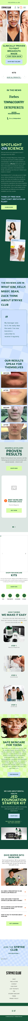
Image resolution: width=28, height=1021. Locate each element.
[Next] (25, 553)
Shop (14, 979)
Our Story (14, 986)
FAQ (14, 991)
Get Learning (14, 923)
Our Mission (14, 774)
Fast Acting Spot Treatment (13, 821)
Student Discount (14, 994)
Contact (14, 984)
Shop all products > (14, 77)
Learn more (9, 207)
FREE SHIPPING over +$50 (14, 2)
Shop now (14, 468)
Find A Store (14, 981)
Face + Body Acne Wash (14, 823)
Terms (14, 996)
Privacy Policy (14, 998)
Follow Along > (13, 953)
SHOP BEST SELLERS (14, 62)
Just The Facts (14, 989)
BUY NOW (14, 510)
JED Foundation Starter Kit (14, 799)
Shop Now (14, 816)
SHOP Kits (14, 587)
